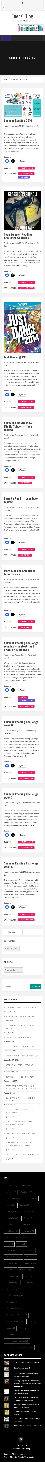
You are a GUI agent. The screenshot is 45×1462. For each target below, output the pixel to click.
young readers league (17, 1341)
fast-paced (12, 1231)
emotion (28, 1218)
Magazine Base (16, 1457)
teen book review (14, 1322)
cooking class (13, 1212)
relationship (26, 1270)
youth (10, 1347)
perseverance (13, 1263)
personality (30, 1263)
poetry (10, 1270)
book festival (13, 1199)
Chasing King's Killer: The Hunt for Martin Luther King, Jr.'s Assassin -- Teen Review (27, 1383)
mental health (13, 1250)
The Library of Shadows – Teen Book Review (20, 1111)
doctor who (12, 1218)
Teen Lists (24, 177)
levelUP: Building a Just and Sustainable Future (19, 1123)
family (26, 1224)
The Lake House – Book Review (20, 1047)
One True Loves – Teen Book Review (22, 1155)
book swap (31, 1199)
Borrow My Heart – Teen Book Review (20, 1066)
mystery (30, 1257)
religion (29, 1276)
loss (27, 1237)
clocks (10, 1205)
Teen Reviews (25, 483)
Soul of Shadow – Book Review (20, 1016)
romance (11, 1283)
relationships (12, 1276)
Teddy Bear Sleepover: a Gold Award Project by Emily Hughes (21, 1087)
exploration (12, 1224)
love (9, 1244)
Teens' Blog (22, 16)
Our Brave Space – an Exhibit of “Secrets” (21, 1099)
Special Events (26, 407)
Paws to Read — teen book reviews (21, 500)
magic (21, 1244)
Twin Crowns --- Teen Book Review (27, 1425)
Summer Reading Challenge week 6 (21, 865)
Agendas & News (26, 174)
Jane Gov (7, 438)
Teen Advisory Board (22, 1368)
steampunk (28, 1283)
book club (27, 1192)
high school (12, 1237)
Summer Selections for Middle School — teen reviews (18, 426)
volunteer (11, 1334)
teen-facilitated (14, 1309)
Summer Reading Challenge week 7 (21, 795)
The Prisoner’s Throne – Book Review (20, 1027)
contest (23, 697)
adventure (11, 1186)
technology (12, 1302)
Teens (32, 1322)
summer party (13, 1289)
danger (29, 1212)
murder (30, 1250)
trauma (10, 1328)
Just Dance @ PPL (15, 357)
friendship (28, 1231)
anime (26, 1186)
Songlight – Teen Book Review (20, 1077)
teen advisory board (16, 1315)
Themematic (29, 1457)
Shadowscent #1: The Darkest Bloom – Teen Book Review (20, 1144)
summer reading (26, 168)
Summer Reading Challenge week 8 (21, 723)
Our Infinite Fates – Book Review (21, 1007)
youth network (26, 1347)
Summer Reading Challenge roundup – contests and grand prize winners (21, 646)
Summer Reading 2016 (18, 120)
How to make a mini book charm (26, 1362)
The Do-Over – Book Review (18, 1038)
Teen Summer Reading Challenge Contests (18, 236)
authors (11, 1192)
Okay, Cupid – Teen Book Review (20, 1134)
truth (23, 1328)
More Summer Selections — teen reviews (21, 572)
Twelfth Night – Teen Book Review (22, 1056)
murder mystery (13, 1257)
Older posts (12, 932)
